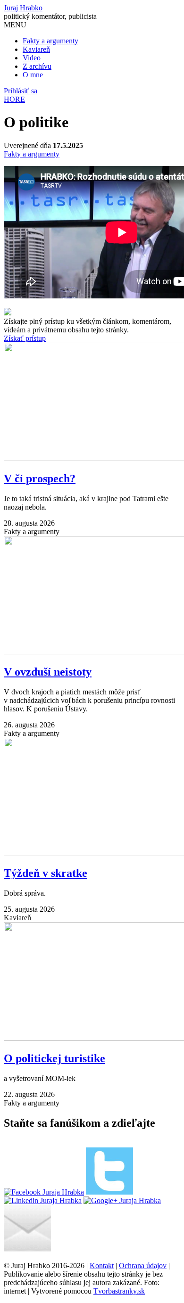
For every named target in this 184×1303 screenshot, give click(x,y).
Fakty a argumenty (50, 41)
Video (32, 58)
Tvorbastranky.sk (119, 1291)
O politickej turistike (54, 1058)
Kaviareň (36, 49)
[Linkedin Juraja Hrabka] (43, 1200)
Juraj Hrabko (23, 8)
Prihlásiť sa (20, 91)
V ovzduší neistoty (48, 672)
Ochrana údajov (143, 1266)
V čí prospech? (39, 478)
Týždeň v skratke (45, 873)
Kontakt (102, 1266)
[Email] (27, 1249)
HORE (14, 99)
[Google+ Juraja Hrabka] (122, 1200)
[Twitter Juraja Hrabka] (109, 1192)
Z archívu (37, 66)
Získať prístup (25, 338)
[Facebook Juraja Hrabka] (44, 1192)
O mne (33, 75)
